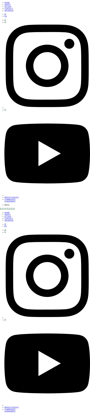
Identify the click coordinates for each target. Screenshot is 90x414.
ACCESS (7, 7)
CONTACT (8, 8)
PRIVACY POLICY (11, 197)
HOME (7, 3)
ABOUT (7, 5)
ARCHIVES (8, 10)
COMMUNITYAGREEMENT (10, 200)
